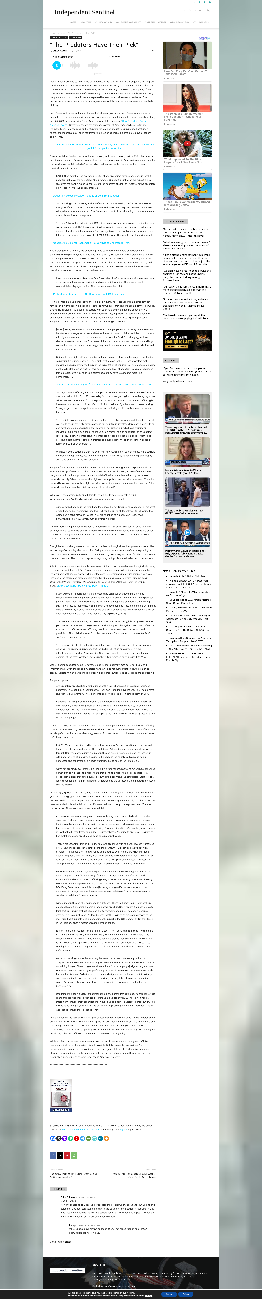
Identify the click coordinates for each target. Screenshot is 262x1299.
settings (148, 1295)
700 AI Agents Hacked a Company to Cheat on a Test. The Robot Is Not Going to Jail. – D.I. (187, 630)
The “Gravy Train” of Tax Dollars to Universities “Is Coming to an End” (73, 1175)
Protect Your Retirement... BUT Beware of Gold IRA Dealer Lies (89, 294)
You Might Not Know (128, 22)
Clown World (103, 22)
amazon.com (92, 1129)
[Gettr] (76, 1138)
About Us (85, 22)
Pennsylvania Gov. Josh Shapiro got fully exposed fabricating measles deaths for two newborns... (185, 553)
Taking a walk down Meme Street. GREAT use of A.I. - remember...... (184, 512)
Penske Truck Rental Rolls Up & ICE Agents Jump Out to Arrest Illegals (134, 1175)
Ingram (123, 1129)
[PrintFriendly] (94, 1138)
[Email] (88, 1138)
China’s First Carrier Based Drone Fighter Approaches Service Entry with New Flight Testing (188, 618)
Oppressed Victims (155, 22)
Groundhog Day (179, 22)
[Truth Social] (64, 1138)
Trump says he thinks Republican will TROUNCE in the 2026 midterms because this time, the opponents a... (186, 430)
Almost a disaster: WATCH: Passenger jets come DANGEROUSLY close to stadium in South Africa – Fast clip (188, 584)
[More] (106, 1138)
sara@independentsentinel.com (119, 1285)
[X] (204, 2)
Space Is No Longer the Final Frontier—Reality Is (83, 585)
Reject (186, 1294)
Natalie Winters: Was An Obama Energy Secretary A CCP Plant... (183, 471)
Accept (169, 1294)
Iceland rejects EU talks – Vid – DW (187, 576)
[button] (208, 10)
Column (61, 33)
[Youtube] (209, 2)
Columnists (200, 22)
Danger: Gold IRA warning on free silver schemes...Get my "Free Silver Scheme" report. (104, 384)
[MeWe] (100, 1138)
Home (73, 22)
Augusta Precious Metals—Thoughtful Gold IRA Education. (86, 195)
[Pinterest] (199, 2)
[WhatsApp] (74, 1155)
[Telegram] (82, 1138)
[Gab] (70, 1138)
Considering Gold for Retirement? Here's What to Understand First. (91, 242)
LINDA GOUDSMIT (60, 51)
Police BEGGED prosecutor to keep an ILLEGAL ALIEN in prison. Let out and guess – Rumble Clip (189, 657)
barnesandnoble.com (73, 1129)
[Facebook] (194, 2)
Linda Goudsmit (75, 37)
